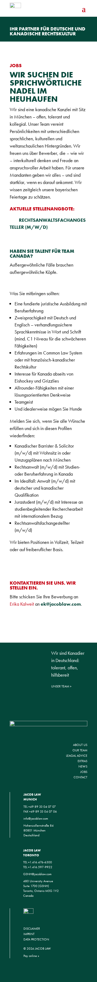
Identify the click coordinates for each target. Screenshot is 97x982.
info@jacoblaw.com (35, 818)
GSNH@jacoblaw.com (37, 874)
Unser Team (60, 686)
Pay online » (31, 956)
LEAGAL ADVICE (76, 755)
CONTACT (80, 777)
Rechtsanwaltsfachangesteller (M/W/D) (48, 223)
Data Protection (36, 939)
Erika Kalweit (22, 604)
